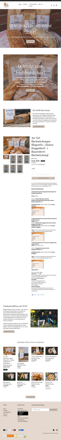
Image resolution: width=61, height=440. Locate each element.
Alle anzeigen (30, 397)
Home (4, 408)
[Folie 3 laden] (28, 46)
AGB (19, 416)
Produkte (5, 410)
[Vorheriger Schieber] (24, 46)
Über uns (5, 414)
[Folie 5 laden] (30, 46)
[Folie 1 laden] (26, 46)
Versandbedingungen (39, 278)
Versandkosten (41, 164)
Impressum (20, 408)
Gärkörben (42, 231)
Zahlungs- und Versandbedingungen (23, 420)
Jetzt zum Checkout (43, 178)
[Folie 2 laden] (27, 46)
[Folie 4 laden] (29, 46)
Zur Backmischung (39, 126)
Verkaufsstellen (8, 331)
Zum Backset (30, 90)
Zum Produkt (30, 41)
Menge (33, 168)
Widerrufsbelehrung (22, 410)
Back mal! (48, 433)
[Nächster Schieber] (34, 46)
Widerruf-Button (21, 413)
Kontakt (5, 415)
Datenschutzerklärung (23, 418)
